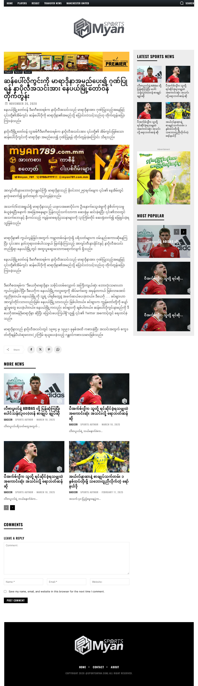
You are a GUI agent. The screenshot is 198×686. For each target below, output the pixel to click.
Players (8, 72)
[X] (40, 349)
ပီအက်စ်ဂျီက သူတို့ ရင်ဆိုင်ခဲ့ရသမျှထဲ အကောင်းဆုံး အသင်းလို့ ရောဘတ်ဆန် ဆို (98, 413)
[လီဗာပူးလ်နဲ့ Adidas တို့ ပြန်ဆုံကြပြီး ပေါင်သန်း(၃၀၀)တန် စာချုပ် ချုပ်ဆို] (34, 389)
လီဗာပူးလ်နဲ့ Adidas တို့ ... (163, 241)
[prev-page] (6, 507)
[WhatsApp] (58, 349)
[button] (187, 3)
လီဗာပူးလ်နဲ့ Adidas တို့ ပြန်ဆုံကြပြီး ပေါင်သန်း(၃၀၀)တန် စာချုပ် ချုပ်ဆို (32, 411)
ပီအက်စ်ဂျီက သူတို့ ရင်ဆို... (163, 278)
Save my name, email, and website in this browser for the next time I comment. (57, 591)
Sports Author (24, 419)
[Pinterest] (49, 349)
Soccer (28, 72)
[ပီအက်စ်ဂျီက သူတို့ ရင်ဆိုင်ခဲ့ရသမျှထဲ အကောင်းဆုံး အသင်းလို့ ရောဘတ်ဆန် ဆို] (99, 389)
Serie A (18, 72)
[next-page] (12, 507)
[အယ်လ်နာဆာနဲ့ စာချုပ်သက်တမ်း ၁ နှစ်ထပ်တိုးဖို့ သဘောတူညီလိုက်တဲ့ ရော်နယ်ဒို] (99, 457)
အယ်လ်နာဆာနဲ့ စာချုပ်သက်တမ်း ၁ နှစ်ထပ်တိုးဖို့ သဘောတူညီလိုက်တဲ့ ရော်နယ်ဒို (99, 481)
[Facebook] (31, 349)
